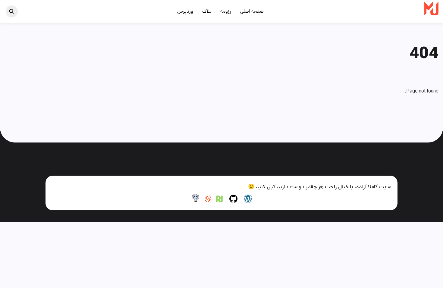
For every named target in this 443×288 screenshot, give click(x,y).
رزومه (225, 11)
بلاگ (207, 11)
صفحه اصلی (252, 11)
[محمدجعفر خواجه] (431, 13)
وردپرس (185, 11)
